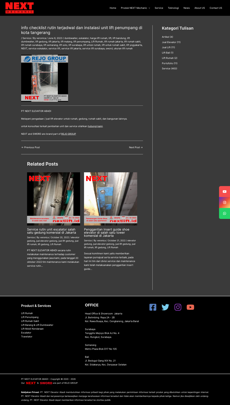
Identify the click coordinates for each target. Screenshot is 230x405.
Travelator (26, 336)
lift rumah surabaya (31, 45)
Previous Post (30, 147)
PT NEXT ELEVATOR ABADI (34, 379)
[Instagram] (178, 307)
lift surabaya (75, 45)
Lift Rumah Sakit (30, 321)
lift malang (66, 41)
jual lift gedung (66, 240)
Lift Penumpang (29, 317)
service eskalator (37, 48)
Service (159, 7)
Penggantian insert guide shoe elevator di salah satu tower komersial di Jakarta (106, 233)
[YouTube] (190, 307)
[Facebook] (153, 307)
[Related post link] (31, 274)
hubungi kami (95, 126)
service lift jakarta (71, 48)
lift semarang (50, 45)
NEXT (24, 48)
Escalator (26, 332)
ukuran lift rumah (123, 48)
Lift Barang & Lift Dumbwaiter (37, 324)
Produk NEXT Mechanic (134, 7)
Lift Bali (166, 52)
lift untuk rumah (92, 45)
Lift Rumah (97, 41)
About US (199, 7)
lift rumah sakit (132, 41)
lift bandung (119, 38)
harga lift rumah (98, 38)
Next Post (136, 147)
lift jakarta (54, 41)
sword (109, 48)
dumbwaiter (70, 38)
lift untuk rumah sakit (113, 45)
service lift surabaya (93, 48)
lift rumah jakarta (113, 41)
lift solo (63, 45)
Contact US (216, 7)
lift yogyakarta (134, 45)
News (187, 7)
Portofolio (167, 63)
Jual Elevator (169, 42)
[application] (148, 8)
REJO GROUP (68, 133)
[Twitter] (165, 307)
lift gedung (41, 41)
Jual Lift (166, 47)
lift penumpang (81, 41)
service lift (54, 48)
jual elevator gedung (46, 240)
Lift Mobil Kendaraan (32, 328)
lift (110, 38)
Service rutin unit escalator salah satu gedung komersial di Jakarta (51, 231)
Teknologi (173, 7)
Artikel (165, 36)
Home (113, 7)
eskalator (84, 38)
